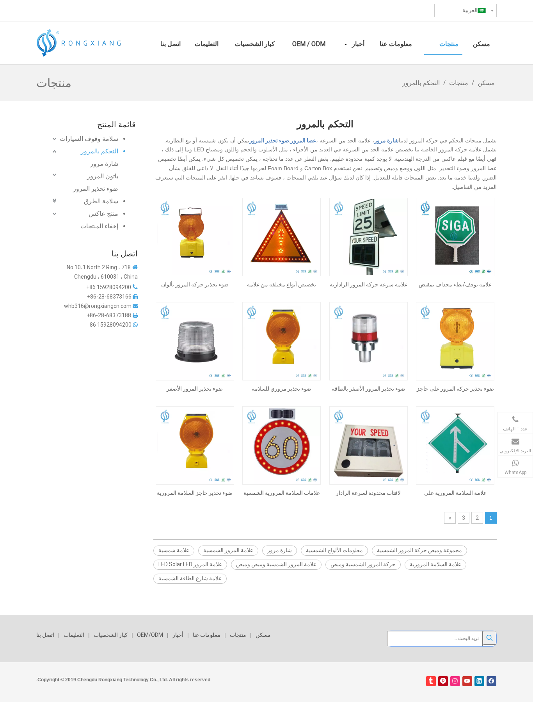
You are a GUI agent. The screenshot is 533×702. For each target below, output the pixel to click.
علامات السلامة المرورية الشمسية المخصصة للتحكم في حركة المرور (281, 493)
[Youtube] (467, 681)
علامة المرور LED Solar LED (190, 564)
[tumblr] (431, 681)
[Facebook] (491, 681)
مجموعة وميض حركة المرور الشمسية (419, 550)
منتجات (238, 635)
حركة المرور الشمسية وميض (363, 564)
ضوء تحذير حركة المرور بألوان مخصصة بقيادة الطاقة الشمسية (195, 284)
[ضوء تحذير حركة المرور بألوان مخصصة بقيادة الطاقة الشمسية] (195, 237)
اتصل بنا (45, 635)
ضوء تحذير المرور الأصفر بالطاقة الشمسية (368, 389)
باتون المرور (102, 176)
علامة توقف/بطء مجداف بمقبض (455, 284)
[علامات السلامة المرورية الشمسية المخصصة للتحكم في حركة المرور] (281, 445)
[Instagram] (455, 681)
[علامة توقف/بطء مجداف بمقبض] (455, 237)
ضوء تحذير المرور (95, 188)
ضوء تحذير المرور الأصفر (195, 389)
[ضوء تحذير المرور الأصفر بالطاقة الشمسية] (368, 341)
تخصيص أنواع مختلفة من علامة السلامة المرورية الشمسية (281, 284)
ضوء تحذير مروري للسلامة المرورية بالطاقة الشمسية (281, 389)
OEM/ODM (150, 635)
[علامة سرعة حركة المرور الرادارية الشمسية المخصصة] (368, 237)
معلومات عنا (206, 635)
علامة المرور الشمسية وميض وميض (276, 564)
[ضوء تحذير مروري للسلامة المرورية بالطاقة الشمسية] (281, 341)
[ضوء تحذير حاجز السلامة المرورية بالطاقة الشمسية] (195, 445)
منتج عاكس (103, 213)
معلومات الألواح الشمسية (334, 550)
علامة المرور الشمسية (228, 550)
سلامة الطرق (101, 201)
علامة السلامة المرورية (435, 564)
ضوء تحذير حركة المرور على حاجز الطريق (455, 389)
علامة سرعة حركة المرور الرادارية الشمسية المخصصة (368, 284)
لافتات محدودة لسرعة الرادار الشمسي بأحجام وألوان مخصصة (368, 493)
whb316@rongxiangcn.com (97, 306)
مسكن (263, 635)
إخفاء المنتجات (99, 226)
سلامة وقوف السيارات (89, 138)
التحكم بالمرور (99, 151)
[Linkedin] (479, 681)
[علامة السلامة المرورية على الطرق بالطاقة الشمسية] (455, 445)
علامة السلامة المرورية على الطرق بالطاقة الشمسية (455, 493)
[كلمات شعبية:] (489, 638)
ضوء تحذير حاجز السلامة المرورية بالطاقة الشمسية (195, 493)
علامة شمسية (173, 550)
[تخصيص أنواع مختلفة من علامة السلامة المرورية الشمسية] (281, 237)
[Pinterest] (443, 681)
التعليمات (74, 635)
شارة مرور (104, 163)
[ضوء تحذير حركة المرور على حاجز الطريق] (455, 341)
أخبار (177, 635)
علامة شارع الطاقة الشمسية (190, 578)
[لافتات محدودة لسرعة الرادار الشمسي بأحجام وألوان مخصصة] (368, 445)
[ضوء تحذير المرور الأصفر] (195, 341)
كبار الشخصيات (111, 635)
